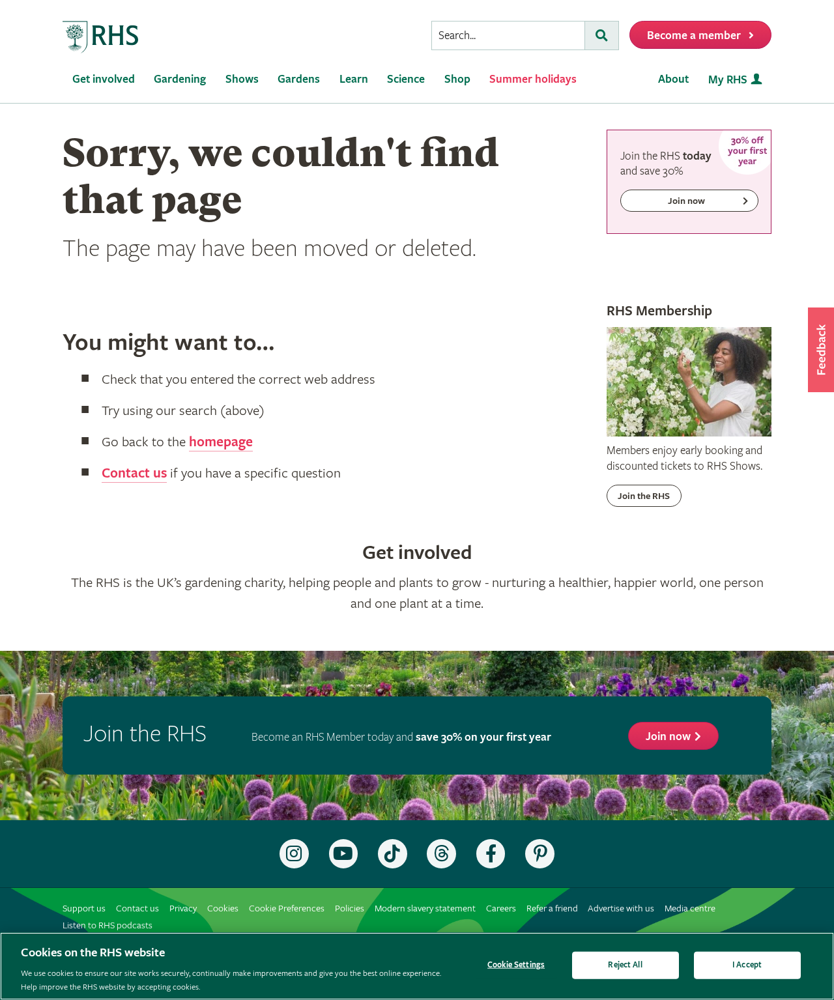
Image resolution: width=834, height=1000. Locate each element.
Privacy (183, 908)
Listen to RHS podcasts (107, 925)
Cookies (222, 908)
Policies (349, 908)
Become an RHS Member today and (401, 737)
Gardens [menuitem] (299, 79)
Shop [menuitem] (457, 79)
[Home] (101, 37)
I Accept (747, 965)
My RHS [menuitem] (727, 80)
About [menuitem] (673, 79)
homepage (221, 442)
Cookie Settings (516, 965)
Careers (501, 908)
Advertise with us (621, 908)
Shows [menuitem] (242, 79)
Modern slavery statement (425, 908)
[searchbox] (508, 35)
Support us (84, 908)
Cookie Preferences (286, 908)
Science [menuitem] (406, 79)
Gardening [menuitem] (180, 79)
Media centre (690, 908)
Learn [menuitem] (353, 79)
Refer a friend (552, 908)
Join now (668, 736)
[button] (821, 349)
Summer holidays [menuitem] (533, 79)
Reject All (625, 965)
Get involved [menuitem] (103, 79)
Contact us (134, 473)
